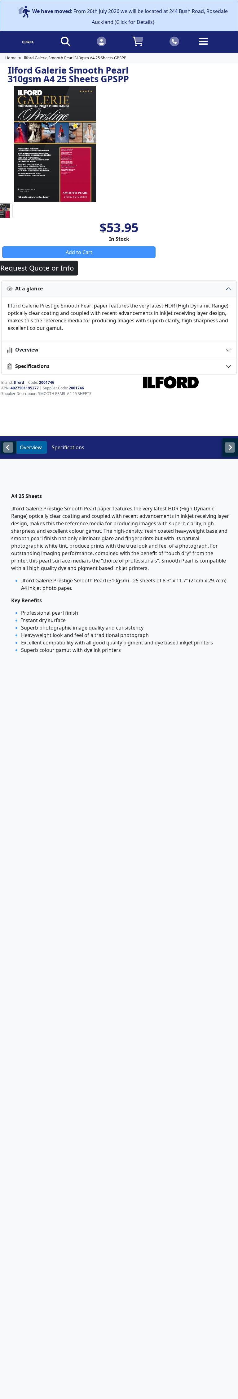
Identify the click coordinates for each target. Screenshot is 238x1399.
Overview (25, 349)
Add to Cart (79, 252)
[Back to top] (229, 1390)
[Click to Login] (101, 41)
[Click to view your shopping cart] (137, 41)
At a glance (28, 288)
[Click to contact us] (174, 41)
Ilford (19, 382)
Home (10, 58)
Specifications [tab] (68, 447)
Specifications (31, 366)
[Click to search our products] (65, 41)
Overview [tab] (31, 447)
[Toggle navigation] (210, 46)
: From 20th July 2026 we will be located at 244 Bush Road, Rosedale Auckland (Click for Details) (130, 16)
